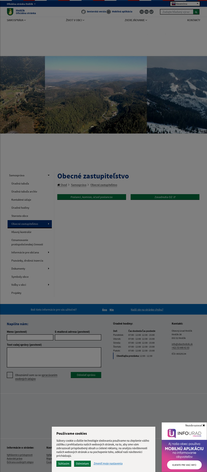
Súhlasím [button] (63, 463)
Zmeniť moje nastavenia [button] (108, 463)
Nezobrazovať (194, 425)
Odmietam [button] (82, 463)
